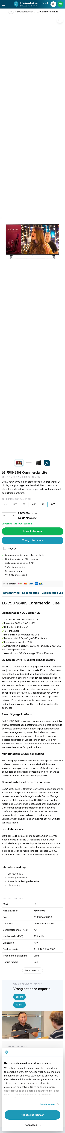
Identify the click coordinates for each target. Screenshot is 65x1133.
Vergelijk (12, 548)
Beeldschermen (25, 11)
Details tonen (47, 1104)
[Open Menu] (3, 4)
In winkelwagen (32, 531)
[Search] (53, 4)
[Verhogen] (13, 515)
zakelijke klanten (37, 555)
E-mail (19, 1004)
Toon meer (30, 970)
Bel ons (19, 996)
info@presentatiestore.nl (45, 854)
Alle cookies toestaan (32, 1114)
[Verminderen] (4, 515)
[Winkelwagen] (60, 4)
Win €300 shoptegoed (16, 575)
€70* (31, 563)
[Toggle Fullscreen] (60, 20)
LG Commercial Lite (47, 11)
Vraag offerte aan (32, 540)
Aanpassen (31, 1125)
